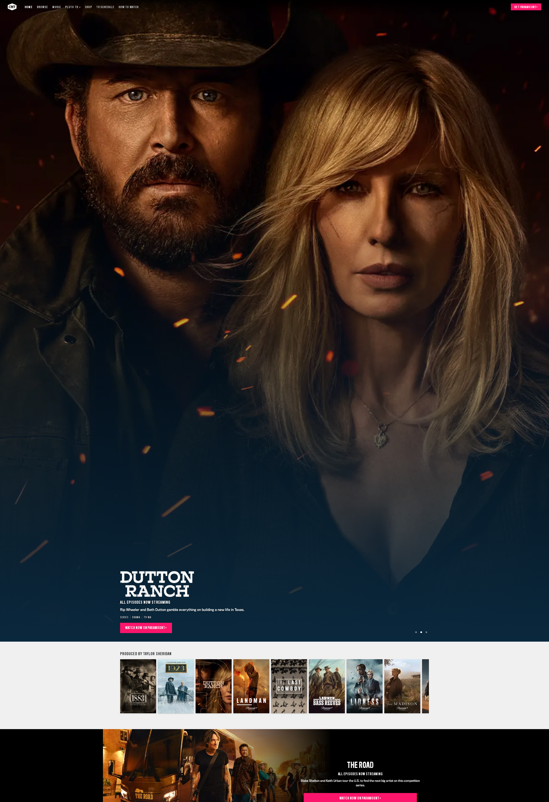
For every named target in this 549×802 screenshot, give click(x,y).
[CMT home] (12, 6)
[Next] (422, 686)
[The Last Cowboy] (289, 686)
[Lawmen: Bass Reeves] (327, 686)
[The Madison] (402, 686)
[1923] (176, 686)
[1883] (138, 686)
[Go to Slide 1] (416, 632)
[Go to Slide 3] (426, 632)
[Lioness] (365, 686)
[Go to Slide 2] (421, 632)
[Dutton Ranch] (214, 686)
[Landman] (251, 686)
